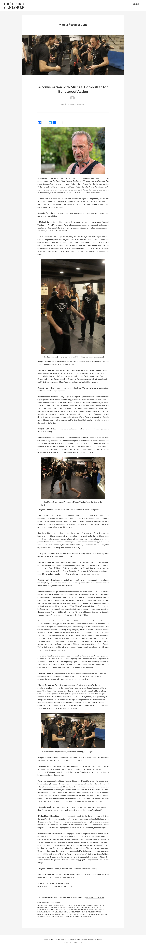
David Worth (51, 907)
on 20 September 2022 (95, 897)
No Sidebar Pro (63, 940)
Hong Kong (58, 909)
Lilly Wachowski (44, 912)
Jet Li (66, 909)
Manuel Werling (58, 912)
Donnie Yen (85, 907)
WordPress (92, 940)
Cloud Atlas (73, 905)
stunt (48, 916)
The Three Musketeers (60, 916)
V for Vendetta (76, 916)
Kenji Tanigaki (75, 909)
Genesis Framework (79, 940)
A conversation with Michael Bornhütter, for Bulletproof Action (73, 89)
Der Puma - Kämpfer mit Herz (69, 907)
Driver (98, 907)
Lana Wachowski (97, 909)
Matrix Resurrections (74, 912)
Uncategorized (53, 903)
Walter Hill (87, 916)
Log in (99, 940)
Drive (93, 907)
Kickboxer (85, 909)
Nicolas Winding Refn (63, 914)
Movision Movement (65, 201)
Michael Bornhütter (92, 912)
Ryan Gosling (94, 914)
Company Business (85, 905)
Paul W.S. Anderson (80, 914)
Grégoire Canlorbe (14, 5)
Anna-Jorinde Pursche (58, 905)
